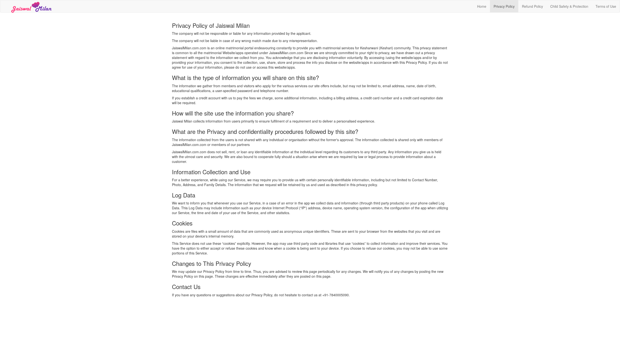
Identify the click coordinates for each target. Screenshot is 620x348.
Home (481, 6)
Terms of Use (606, 6)
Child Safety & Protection (569, 6)
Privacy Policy (504, 6)
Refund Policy (532, 6)
